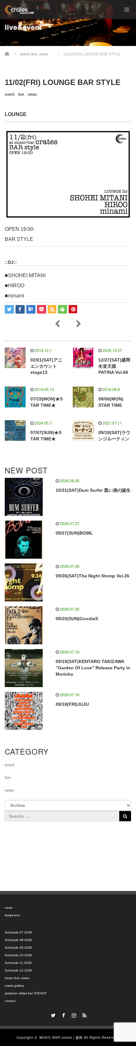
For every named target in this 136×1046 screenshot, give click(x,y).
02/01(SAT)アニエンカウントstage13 (46, 366)
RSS (84, 1014)
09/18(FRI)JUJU (72, 704)
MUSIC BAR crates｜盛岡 (61, 1037)
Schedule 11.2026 (18, 963)
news (32, 94)
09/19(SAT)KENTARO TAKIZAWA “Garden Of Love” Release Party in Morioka (93, 668)
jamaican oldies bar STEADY (26, 993)
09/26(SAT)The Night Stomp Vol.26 (92, 575)
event (9, 94)
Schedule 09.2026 (18, 947)
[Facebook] (63, 1014)
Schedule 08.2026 (18, 940)
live (21, 94)
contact (10, 1001)
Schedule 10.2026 (18, 955)
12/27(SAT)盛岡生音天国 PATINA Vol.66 (114, 366)
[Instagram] (73, 1014)
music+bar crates (17, 978)
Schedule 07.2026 (18, 932)
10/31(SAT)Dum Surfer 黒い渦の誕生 (93, 490)
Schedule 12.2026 (18, 970)
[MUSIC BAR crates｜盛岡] (19, 9)
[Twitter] (52, 1014)
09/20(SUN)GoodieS (77, 618)
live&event (12, 915)
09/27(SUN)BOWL (74, 533)
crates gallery (14, 985)
